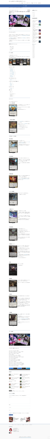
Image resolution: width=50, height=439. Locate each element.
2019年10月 (34, 56)
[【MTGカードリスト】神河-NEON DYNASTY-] (39, 21)
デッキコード (15, 424)
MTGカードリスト (19, 424)
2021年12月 (34, 46)
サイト (9, 410)
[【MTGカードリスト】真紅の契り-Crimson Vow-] (39, 41)
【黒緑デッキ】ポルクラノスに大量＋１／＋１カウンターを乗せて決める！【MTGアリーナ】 (26, 378)
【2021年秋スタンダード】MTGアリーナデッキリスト (37, 27)
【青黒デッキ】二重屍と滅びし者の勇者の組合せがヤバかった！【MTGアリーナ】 (35, 30)
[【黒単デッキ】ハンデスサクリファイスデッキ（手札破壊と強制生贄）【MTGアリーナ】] (39, 37)
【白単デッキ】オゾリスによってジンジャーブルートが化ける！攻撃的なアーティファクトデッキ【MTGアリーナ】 (26, 375)
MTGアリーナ (34, 12)
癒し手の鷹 (11, 68)
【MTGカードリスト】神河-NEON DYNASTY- (35, 21)
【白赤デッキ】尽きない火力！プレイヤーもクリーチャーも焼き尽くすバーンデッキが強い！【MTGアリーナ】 (35, 34)
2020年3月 (33, 51)
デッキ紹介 (13, 390)
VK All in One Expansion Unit (29, 437)
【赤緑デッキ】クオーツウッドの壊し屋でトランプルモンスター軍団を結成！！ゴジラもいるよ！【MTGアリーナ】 (15, 378)
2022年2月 (33, 45)
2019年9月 (33, 57)
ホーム (10, 424)
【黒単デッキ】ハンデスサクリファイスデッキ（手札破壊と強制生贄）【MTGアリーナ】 (35, 37)
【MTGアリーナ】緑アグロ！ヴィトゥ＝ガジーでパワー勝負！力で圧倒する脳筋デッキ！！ (15, 387)
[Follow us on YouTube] (10, 432)
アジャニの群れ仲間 (23, 35)
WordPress (22, 437)
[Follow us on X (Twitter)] (9, 432)
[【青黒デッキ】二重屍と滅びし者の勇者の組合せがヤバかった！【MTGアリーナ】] (39, 30)
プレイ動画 (23, 424)
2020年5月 (33, 50)
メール (10, 407)
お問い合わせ (31, 424)
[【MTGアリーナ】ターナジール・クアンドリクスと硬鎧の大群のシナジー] (39, 24)
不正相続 (11, 88)
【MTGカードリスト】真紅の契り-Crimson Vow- (35, 41)
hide (10, 28)
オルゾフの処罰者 (12, 74)
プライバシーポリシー (27, 424)
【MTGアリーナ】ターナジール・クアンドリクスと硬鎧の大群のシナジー (35, 24)
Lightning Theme (24, 437)
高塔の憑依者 (11, 76)
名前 (9, 404)
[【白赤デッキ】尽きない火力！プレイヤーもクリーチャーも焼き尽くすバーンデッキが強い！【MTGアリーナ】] (39, 33)
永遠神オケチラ (11, 75)
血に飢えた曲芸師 (27, 35)
